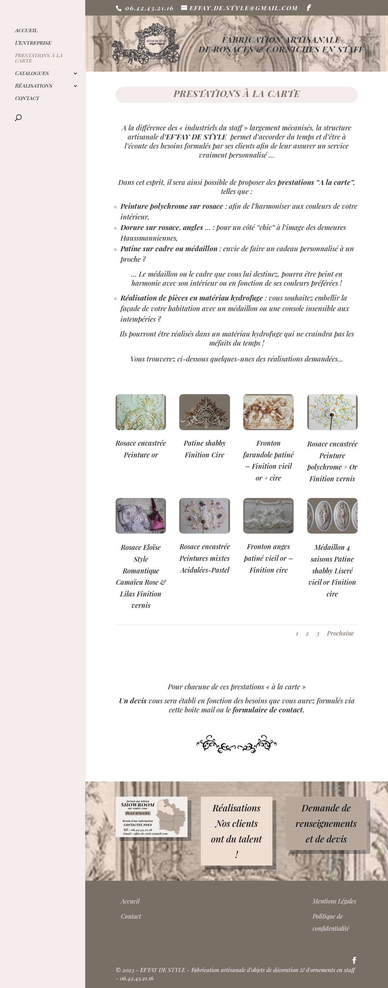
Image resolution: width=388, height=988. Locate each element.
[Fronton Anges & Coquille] (204, 428)
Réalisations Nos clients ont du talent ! (236, 831)
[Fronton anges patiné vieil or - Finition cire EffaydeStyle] (268, 531)
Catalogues (32, 73)
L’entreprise (33, 43)
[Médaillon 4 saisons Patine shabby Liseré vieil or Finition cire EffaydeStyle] (332, 531)
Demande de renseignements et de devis (326, 823)
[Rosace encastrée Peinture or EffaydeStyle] (141, 428)
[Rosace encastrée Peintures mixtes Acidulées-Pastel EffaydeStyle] (204, 531)
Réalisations (33, 86)
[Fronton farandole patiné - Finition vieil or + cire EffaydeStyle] (268, 428)
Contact (27, 99)
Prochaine (340, 633)
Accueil (26, 31)
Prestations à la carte (39, 58)
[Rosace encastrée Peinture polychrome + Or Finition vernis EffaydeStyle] (332, 428)
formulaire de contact (268, 709)
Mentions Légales (334, 901)
